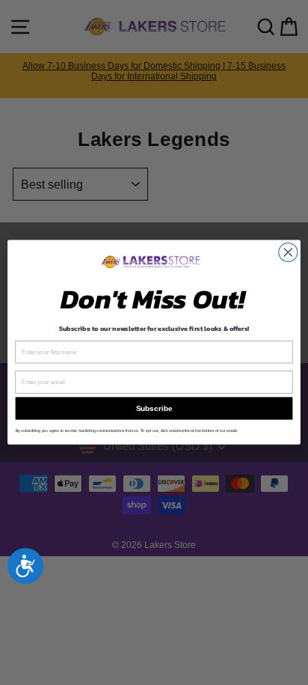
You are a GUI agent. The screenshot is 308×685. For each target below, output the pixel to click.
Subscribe (154, 408)
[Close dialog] (288, 252)
